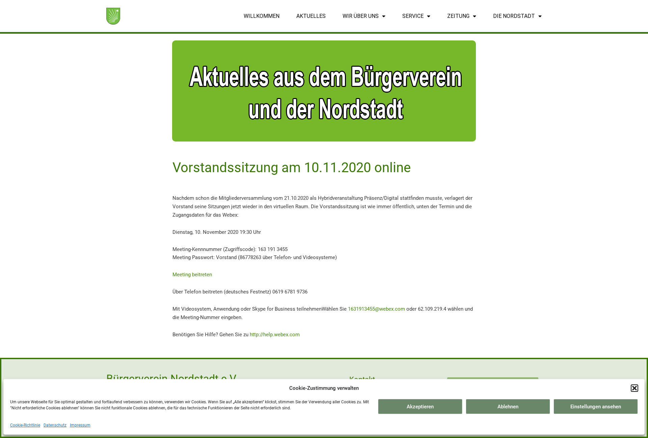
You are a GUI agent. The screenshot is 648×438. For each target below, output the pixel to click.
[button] (634, 388)
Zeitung (458, 16)
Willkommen (261, 16)
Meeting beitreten (192, 275)
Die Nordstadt (514, 16)
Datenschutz (55, 425)
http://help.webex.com (275, 335)
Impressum (80, 425)
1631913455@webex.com (376, 309)
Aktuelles (311, 16)
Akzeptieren (420, 407)
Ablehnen (507, 407)
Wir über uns (361, 16)
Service (413, 16)
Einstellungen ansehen (595, 407)
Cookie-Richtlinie (25, 425)
